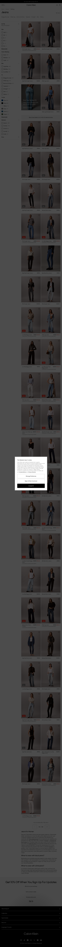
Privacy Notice (32, 472)
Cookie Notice (22, 472)
